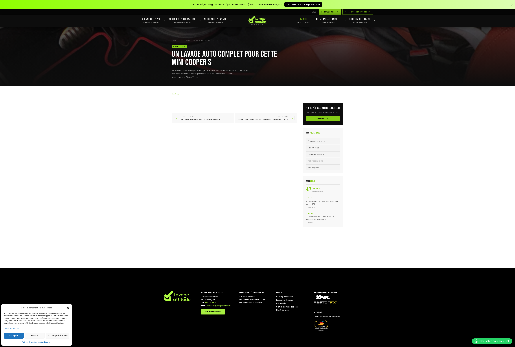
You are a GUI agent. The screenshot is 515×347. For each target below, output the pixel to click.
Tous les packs (323, 167)
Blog (314, 12)
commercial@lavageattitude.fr (217, 306)
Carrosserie (281, 303)
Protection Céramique (323, 141)
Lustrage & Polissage (323, 154)
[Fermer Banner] (512, 4)
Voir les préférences (57, 335)
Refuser (35, 335)
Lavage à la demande (284, 300)
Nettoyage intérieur (323, 161)
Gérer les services (12, 328)
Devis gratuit (323, 118)
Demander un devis (329, 12)
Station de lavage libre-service (288, 307)
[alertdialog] (257, 4)
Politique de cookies (29, 342)
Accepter (14, 335)
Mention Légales (44, 342)
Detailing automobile (284, 297)
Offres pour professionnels (358, 12)
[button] (68, 307)
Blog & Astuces (282, 310)
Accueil (175, 41)
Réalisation (185, 41)
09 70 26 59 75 (210, 302)
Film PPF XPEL (323, 148)
